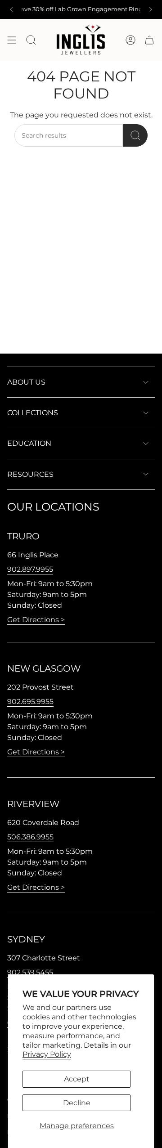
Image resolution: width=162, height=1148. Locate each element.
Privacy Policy (46, 1054)
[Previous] (11, 9)
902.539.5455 (30, 972)
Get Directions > (36, 619)
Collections (32, 412)
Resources (30, 474)
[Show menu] (12, 39)
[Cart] (149, 39)
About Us (26, 382)
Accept (77, 1079)
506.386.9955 (30, 837)
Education (29, 443)
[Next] (151, 9)
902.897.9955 (30, 569)
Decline (76, 1103)
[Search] (135, 135)
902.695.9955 (30, 701)
